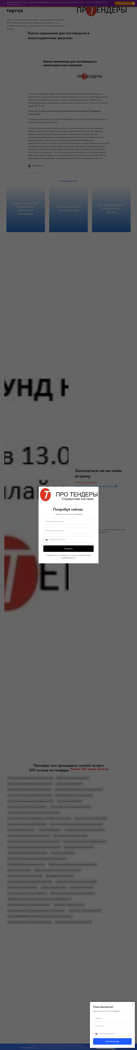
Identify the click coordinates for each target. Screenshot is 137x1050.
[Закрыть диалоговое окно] (133, 3)
